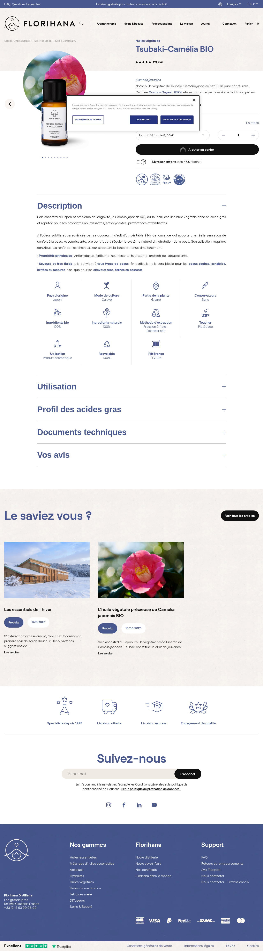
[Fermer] (193, 100)
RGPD (230, 946)
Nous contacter (212, 876)
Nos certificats (146, 869)
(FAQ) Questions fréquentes (22, 4)
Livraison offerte (109, 723)
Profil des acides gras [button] (79, 409)
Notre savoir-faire (148, 863)
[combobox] (173, 135)
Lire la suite (11, 652)
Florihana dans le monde (153, 876)
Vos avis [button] (53, 455)
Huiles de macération (85, 888)
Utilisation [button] (56, 386)
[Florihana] (39, 23)
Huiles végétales (82, 882)
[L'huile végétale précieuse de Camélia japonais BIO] (141, 570)
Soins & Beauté (81, 906)
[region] (133, 113)
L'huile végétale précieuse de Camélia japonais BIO (136, 612)
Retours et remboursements (222, 863)
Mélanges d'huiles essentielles (92, 863)
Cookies (253, 946)
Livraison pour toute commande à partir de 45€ (131, 4)
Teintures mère (81, 894)
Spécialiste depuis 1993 (64, 723)
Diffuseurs (77, 900)
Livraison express (153, 723)
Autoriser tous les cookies (177, 119)
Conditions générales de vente (149, 946)
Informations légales (199, 946)
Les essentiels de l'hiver (28, 609)
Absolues (76, 869)
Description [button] (59, 206)
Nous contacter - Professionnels (225, 882)
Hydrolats (77, 876)
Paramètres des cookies (88, 119)
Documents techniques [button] (82, 432)
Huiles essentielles (83, 857)
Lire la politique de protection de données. (150, 789)
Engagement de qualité (198, 723)
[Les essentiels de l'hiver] (47, 570)
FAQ (204, 857)
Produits (13, 622)
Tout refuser (143, 119)
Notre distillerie (147, 857)
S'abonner (187, 774)
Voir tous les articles (240, 515)
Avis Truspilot (211, 869)
